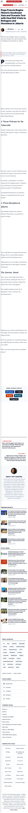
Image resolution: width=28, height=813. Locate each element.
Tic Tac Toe (20, 760)
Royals (18, 658)
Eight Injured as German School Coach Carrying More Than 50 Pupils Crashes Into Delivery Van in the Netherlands (17, 562)
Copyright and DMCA (8, 716)
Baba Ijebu (21, 643)
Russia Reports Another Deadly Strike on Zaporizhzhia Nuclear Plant (16, 540)
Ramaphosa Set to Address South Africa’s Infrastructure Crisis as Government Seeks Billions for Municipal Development (17, 590)
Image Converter (20, 748)
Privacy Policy (6, 732)
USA (4, 667)
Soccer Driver (8, 771)
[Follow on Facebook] (19, 29)
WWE (17, 667)
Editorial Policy (6, 719)
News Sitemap (17, 673)
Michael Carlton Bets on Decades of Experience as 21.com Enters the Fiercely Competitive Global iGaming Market (17, 612)
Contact (4, 714)
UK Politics (10, 664)
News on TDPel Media (8, 729)
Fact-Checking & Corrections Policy (11, 724)
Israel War (5, 655)
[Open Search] (26, 1)
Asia (8, 643)
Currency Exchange (20, 782)
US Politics (18, 664)
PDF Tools (8, 748)
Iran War (20, 652)
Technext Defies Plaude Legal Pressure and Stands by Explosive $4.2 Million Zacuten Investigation (17, 621)
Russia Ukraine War (8, 661)
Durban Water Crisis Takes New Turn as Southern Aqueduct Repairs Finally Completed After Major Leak (17, 571)
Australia (14, 643)
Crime (4, 649)
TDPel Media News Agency (14, 1)
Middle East (14, 655)
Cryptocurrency (13, 649)
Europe (5, 652)
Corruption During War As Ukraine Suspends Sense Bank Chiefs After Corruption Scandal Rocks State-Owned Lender (17, 513)
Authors (4, 711)
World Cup (10, 667)
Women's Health (20, 775)
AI (3, 643)
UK (4, 664)
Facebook (10, 391)
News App (5, 727)
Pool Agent (11, 658)
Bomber (8, 764)
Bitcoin (5, 646)
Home (15, 5)
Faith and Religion (8, 5)
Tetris (20, 768)
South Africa (19, 661)
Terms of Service (6, 737)
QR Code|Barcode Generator (20, 752)
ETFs (21, 649)
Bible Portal (20, 771)
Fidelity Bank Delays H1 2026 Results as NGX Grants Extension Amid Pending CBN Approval (17, 553)
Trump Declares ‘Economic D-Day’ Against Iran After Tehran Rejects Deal (17, 522)
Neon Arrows (20, 764)
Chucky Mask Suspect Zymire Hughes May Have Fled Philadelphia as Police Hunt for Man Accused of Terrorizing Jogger (17, 581)
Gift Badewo (10, 29)
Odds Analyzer (8, 786)
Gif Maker (8, 752)
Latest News (21, 5)
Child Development (8, 782)
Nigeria (21, 655)
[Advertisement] (14, 82)
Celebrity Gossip (20, 646)
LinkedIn (19, 395)
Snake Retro (8, 760)
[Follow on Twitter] (15, 29)
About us (4, 709)
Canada (11, 646)
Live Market (8, 775)
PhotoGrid (8, 757)
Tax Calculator (20, 778)
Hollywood (12, 652)
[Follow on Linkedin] (22, 29)
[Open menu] (2, 1)
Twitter (19, 391)
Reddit (10, 395)
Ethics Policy (5, 722)
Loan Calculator (8, 778)
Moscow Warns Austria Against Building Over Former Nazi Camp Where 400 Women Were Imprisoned (16, 531)
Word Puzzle (20, 757)
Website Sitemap (7, 673)
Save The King (8, 768)
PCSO (4, 658)
